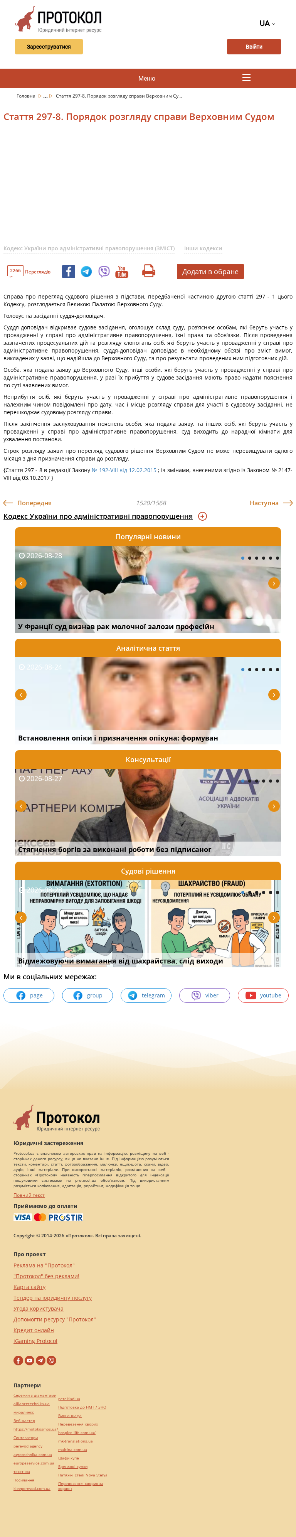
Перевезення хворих (78, 1424)
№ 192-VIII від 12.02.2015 (124, 470)
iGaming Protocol (35, 1341)
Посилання (23, 1480)
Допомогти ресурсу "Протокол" (54, 1319)
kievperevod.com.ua (31, 1488)
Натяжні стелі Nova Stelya (83, 1475)
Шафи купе (68, 1458)
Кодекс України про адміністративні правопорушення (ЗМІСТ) (89, 248)
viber (212, 995)
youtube (270, 995)
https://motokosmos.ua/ (35, 1429)
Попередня (34, 503)
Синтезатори (25, 1437)
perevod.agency (27, 1446)
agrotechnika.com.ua (32, 1454)
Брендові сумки (72, 1466)
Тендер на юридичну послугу (52, 1297)
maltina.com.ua (72, 1449)
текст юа (21, 1471)
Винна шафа (70, 1415)
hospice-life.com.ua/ (77, 1432)
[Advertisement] (149, 188)
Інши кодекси (203, 248)
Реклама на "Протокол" (44, 1265)
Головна (27, 96)
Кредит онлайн (33, 1330)
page (36, 995)
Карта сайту (29, 1287)
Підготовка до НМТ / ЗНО (82, 1407)
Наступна (264, 503)
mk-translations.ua (75, 1441)
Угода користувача (38, 1308)
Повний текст (29, 1195)
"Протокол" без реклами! (46, 1276)
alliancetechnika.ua (31, 1403)
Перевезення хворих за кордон (80, 1486)
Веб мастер (24, 1420)
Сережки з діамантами (34, 1395)
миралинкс (23, 1412)
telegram (153, 995)
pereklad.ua (69, 1398)
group (95, 995)
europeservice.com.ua (33, 1463)
